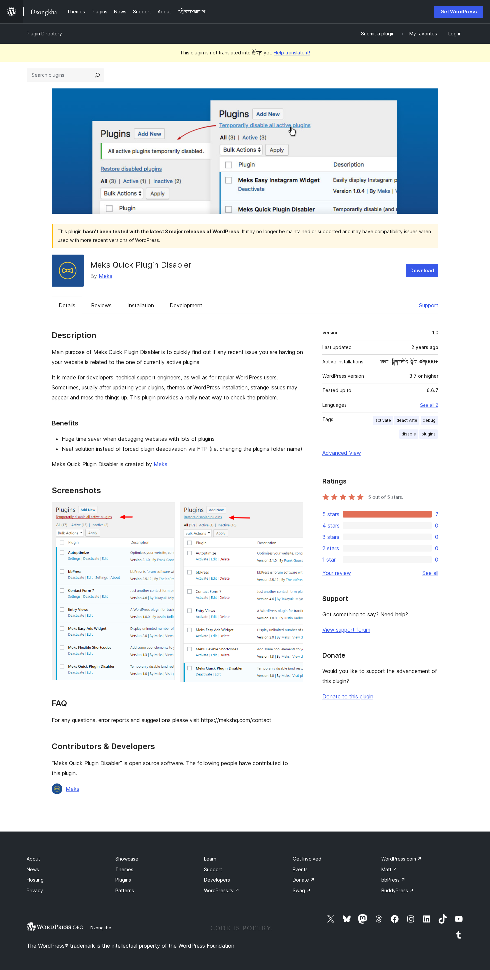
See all (430, 573)
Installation (140, 305)
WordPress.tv (221, 890)
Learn (210, 859)
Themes (124, 869)
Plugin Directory (44, 33)
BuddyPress (397, 890)
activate (383, 420)
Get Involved (307, 859)
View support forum (346, 629)
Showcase (126, 859)
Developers (217, 880)
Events (300, 869)
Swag (302, 890)
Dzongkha (100, 927)
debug (429, 420)
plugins (428, 433)
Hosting (35, 880)
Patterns (124, 890)
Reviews (101, 305)
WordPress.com (401, 859)
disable (408, 433)
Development (186, 305)
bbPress (393, 880)
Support (428, 305)
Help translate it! (292, 52)
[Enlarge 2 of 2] (294, 511)
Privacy (35, 890)
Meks (105, 276)
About (33, 859)
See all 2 (429, 405)
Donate (304, 880)
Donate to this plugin (347, 696)
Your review (336, 573)
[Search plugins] (97, 75)
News (33, 869)
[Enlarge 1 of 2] (165, 511)
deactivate (406, 420)
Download (422, 270)
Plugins (123, 880)
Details (67, 305)
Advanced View (341, 452)
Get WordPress (458, 11)
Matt (389, 869)
